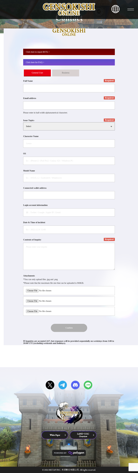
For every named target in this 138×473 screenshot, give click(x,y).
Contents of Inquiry (32, 240)
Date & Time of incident (34, 222)
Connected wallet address (34, 188)
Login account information (35, 205)
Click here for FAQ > (35, 62)
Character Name (31, 136)
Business (65, 73)
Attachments (29, 276)
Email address (29, 98)
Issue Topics (28, 120)
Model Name (29, 171)
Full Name (28, 81)
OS (24, 154)
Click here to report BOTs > (38, 52)
